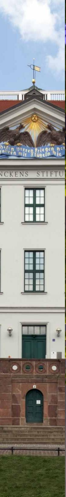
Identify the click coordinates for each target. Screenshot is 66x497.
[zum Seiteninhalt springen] (33, 495)
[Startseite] (33, 4)
